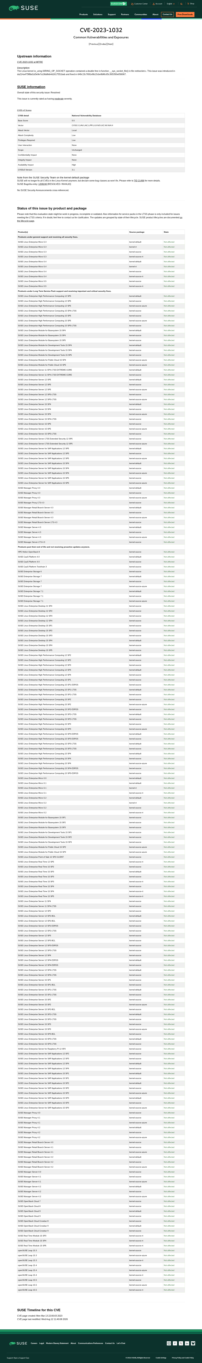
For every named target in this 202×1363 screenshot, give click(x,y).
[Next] (110, 44)
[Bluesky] (193, 1343)
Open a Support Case (21, 1358)
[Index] (103, 44)
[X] (181, 1343)
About (73, 1343)
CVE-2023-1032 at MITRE (30, 62)
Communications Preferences (90, 1343)
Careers (34, 1343)
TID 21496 (139, 180)
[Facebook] (175, 1343)
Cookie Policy (189, 1358)
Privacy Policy (176, 1358)
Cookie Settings (161, 1358)
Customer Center (141, 4)
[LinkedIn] (187, 1343)
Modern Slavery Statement (57, 1343)
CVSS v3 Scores (24, 110)
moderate (59, 99)
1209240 (42, 184)
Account (159, 4)
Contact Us (167, 14)
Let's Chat (121, 1343)
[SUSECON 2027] (118, 4)
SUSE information (31, 87)
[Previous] (94, 44)
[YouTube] (169, 1343)
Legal (41, 1343)
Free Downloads (185, 14)
